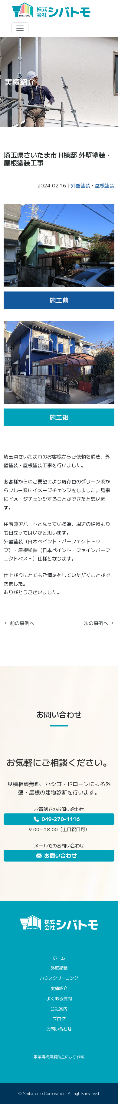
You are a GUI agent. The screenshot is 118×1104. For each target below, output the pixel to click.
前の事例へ (21, 623)
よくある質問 (59, 998)
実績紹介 (59, 988)
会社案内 (59, 1008)
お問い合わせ (60, 855)
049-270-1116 (60, 818)
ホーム (59, 957)
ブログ (59, 1018)
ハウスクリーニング (59, 978)
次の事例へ (97, 623)
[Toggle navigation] (19, 28)
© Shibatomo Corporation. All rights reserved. (59, 1093)
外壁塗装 (80, 185)
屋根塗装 (104, 185)
